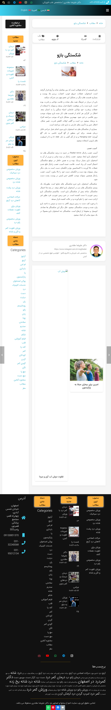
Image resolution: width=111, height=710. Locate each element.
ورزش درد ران (102, 690)
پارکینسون (21, 276)
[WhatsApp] (31, 2)
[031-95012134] (22, 552)
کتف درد (14, 690)
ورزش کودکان (22, 690)
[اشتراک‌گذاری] (58, 707)
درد (24, 289)
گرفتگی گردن (64, 694)
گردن (23, 359)
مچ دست (21, 375)
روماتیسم (22, 305)
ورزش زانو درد (80, 690)
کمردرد (86, 694)
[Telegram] (14, 2)
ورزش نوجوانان (52, 690)
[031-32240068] (22, 543)
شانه (24, 330)
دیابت (23, 297)
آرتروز (23, 256)
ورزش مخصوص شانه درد (13, 180)
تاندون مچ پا (94, 673)
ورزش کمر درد (36, 690)
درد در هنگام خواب (32, 673)
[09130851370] (22, 535)
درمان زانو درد (73, 677)
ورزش (49, 686)
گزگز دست (54, 694)
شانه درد (34, 681)
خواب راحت (49, 673)
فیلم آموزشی (20, 338)
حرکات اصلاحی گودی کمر (61, 673)
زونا (24, 318)
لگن (24, 367)
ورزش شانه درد (65, 690)
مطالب (42, 39)
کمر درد (95, 693)
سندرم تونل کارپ (51, 682)
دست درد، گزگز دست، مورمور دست (29, 677)
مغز (24, 388)
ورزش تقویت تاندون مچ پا (39, 686)
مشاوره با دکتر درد (67, 686)
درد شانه (16, 673)
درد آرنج (42, 673)
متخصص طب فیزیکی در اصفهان (96, 686)
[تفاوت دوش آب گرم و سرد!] (86, 375)
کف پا (23, 347)
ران (24, 301)
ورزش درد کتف (92, 690)
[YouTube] (20, 2)
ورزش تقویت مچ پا (11, 686)
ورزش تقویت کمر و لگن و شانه (12, 229)
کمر (24, 351)
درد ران (24, 673)
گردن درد (76, 693)
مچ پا (23, 371)
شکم (24, 334)
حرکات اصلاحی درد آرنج (79, 673)
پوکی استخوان (19, 281)
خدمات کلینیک (19, 285)
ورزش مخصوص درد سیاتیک (13, 171)
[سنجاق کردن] (53, 707)
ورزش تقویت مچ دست (24, 686)
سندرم (23, 326)
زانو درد (60, 682)
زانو (24, 309)
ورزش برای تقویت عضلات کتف (14, 209)
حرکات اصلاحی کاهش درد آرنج (13, 198)
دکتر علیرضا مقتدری (78, 245)
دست (23, 293)
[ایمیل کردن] (62, 707)
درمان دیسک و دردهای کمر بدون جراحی (92, 678)
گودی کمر (21, 363)
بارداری (23, 268)
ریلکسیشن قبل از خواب (70, 682)
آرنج (24, 260)
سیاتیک (43, 682)
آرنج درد (102, 673)
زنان (24, 314)
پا (25, 272)
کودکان (22, 355)
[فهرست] (107, 10)
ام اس (23, 264)
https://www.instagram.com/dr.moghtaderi (70, 249)
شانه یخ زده (18, 681)
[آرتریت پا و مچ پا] (51, 375)
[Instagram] (25, 2)
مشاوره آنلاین (20, 380)
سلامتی (22, 322)
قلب (24, 342)
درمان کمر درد (55, 677)
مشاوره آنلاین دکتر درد (79, 686)
